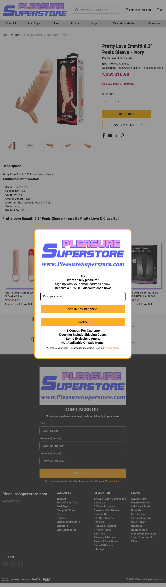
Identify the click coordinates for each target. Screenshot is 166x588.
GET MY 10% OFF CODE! (83, 309)
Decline (83, 322)
